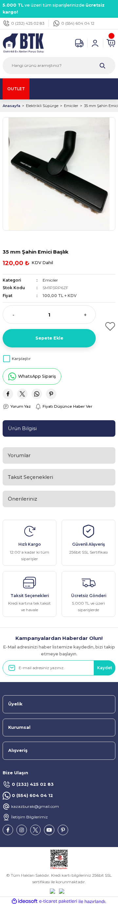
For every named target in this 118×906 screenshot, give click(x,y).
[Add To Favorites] (108, 326)
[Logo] (23, 43)
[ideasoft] (24, 901)
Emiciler (50, 280)
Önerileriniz (22, 499)
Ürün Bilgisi (22, 428)
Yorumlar (19, 455)
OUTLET (16, 88)
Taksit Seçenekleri (30, 477)
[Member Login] (95, 43)
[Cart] (110, 43)
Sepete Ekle (49, 338)
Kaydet (104, 667)
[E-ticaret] (58, 901)
